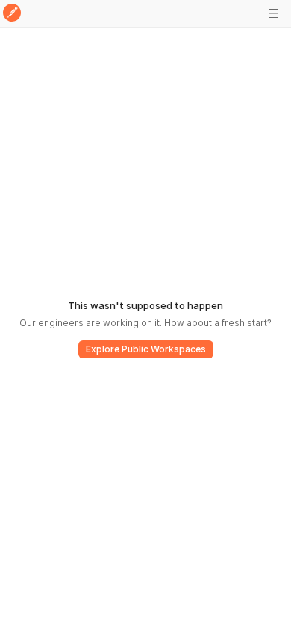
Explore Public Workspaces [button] (146, 349)
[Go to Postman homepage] (12, 14)
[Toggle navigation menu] (273, 13)
